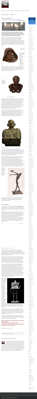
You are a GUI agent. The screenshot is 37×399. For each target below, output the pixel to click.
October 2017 (31, 211)
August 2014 (30, 285)
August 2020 (30, 145)
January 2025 (31, 62)
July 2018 (30, 194)
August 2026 (30, 27)
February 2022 (31, 112)
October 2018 (31, 188)
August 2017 (30, 215)
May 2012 (30, 337)
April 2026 (30, 35)
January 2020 (31, 159)
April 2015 (30, 269)
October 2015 (31, 258)
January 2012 (30, 343)
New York (30, 373)
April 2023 (30, 95)
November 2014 (31, 279)
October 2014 (31, 281)
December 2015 (31, 254)
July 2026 (30, 29)
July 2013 (30, 310)
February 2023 (31, 99)
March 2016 (30, 248)
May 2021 (30, 128)
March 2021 (30, 132)
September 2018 (31, 190)
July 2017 (30, 217)
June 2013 (30, 312)
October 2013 (31, 304)
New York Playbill (31, 378)
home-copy (30, 369)
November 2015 (31, 256)
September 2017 (31, 213)
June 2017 (30, 219)
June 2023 (30, 91)
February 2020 (31, 157)
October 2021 (31, 120)
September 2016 (31, 236)
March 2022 (30, 110)
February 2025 (31, 60)
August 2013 (30, 308)
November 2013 (31, 302)
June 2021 (30, 126)
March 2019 (30, 178)
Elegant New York (4, 328)
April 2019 (30, 176)
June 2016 (30, 242)
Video (30, 367)
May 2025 (30, 54)
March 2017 (30, 225)
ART (29, 355)
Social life (30, 384)
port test (30, 382)
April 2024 (30, 79)
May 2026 (30, 33)
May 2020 (30, 151)
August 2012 (30, 331)
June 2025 (30, 52)
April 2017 (30, 223)
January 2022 (30, 114)
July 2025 (30, 50)
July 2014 (30, 287)
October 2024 (31, 68)
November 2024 (31, 66)
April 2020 (30, 153)
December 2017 (31, 207)
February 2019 (31, 180)
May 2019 (30, 174)
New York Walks (31, 380)
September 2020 (31, 143)
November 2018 (31, 186)
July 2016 (30, 240)
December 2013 (31, 300)
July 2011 (30, 345)
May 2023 (30, 93)
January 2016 (31, 252)
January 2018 (31, 205)
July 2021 (30, 124)
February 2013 (31, 320)
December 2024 (31, 64)
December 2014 (31, 277)
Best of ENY (30, 357)
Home (30, 366)
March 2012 (30, 341)
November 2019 (31, 163)
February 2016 (31, 250)
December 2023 (31, 87)
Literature (30, 371)
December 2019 (31, 161)
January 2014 (31, 298)
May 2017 (30, 221)
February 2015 (31, 273)
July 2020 (30, 147)
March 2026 (30, 37)
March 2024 (30, 81)
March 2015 (30, 271)
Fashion (30, 364)
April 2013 (30, 316)
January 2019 (31, 182)
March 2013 (30, 318)
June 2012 (30, 335)
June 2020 (30, 149)
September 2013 (31, 306)
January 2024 (31, 85)
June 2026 (30, 31)
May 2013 (30, 314)
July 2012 (30, 333)
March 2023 (30, 97)
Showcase (31, 362)
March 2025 (30, 58)
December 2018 (31, 184)
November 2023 (31, 89)
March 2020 (30, 155)
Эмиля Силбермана (20, 206)
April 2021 (30, 130)
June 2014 (30, 289)
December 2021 (31, 116)
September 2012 (31, 329)
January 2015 (31, 275)
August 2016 (30, 238)
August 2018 (30, 192)
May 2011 (30, 349)
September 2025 (31, 48)
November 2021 (31, 118)
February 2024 (31, 83)
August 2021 (30, 122)
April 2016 (30, 246)
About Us (30, 353)
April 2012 (30, 339)
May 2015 (30, 267)
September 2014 (31, 283)
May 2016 (30, 244)
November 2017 (31, 209)
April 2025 (30, 56)
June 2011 (30, 347)
